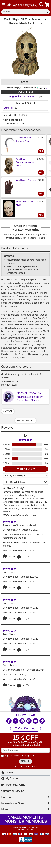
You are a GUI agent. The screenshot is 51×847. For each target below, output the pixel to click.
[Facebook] (9, 721)
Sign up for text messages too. (20, 755)
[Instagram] (29, 721)
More (4, 809)
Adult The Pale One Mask (24, 203)
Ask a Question (25, 420)
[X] (15, 721)
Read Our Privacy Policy (25, 766)
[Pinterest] (22, 721)
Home (9, 772)
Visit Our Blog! (26, 728)
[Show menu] (3, 4)
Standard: (8, 108)
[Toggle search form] (41, 4)
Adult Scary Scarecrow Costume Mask (25, 162)
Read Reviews (31, 96)
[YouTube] (35, 721)
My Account (12, 778)
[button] (47, 4)
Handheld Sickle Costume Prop (23, 139)
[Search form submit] (47, 11)
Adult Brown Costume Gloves (26, 182)
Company (7, 797)
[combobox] (22, 11)
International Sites (12, 803)
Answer (8, 411)
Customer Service (12, 791)
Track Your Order (15, 784)
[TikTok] (42, 721)
